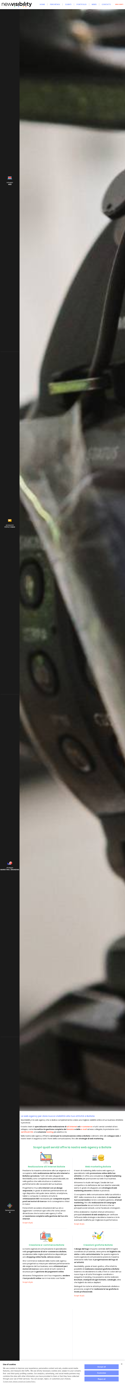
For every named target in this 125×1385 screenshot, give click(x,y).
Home (42, 4)
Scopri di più (28, 1222)
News (94, 4)
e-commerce (86, 1126)
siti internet (72, 1126)
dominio (70, 1129)
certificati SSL (27, 1132)
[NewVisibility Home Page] (17, 7)
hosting (49, 1132)
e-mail (84, 1129)
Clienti (68, 4)
